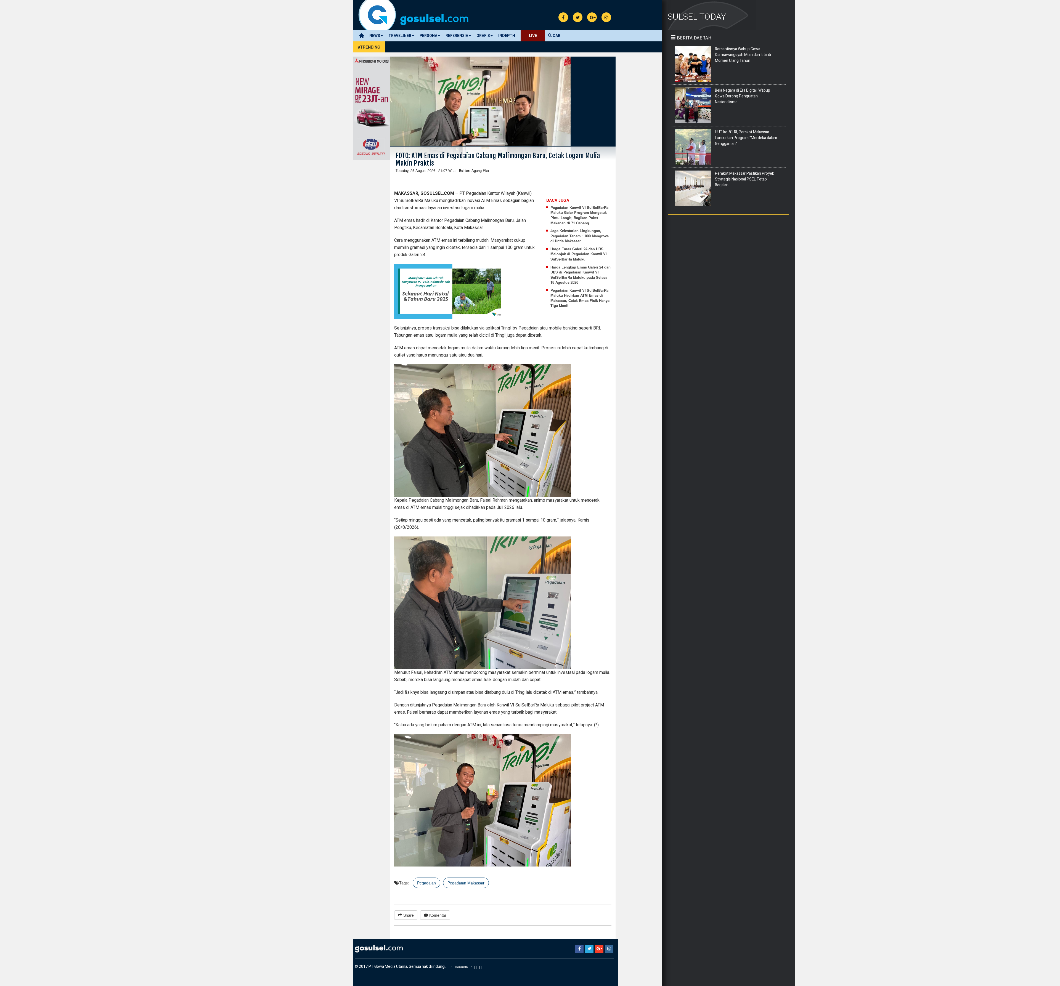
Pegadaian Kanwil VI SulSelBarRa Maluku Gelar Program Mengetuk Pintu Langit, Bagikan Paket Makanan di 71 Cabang (579, 215)
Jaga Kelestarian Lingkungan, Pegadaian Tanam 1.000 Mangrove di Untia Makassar (579, 235)
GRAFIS (483, 36)
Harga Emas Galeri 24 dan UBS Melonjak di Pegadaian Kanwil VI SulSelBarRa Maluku (578, 254)
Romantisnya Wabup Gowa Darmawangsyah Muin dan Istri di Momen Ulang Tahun (743, 54)
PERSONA (428, 36)
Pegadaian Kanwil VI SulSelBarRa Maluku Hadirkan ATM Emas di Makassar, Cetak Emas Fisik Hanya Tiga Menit (580, 298)
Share (408, 915)
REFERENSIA (457, 36)
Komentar (437, 915)
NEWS (374, 36)
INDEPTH (506, 36)
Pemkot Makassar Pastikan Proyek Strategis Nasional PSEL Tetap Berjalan (744, 179)
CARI (556, 36)
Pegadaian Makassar (465, 883)
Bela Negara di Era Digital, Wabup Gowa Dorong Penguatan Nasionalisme (742, 96)
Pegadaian (426, 883)
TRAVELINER (399, 36)
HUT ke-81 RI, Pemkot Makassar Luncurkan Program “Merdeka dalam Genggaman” (746, 138)
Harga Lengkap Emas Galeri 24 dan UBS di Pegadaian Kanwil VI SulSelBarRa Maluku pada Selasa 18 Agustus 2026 (580, 275)
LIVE (533, 36)
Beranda (461, 966)
